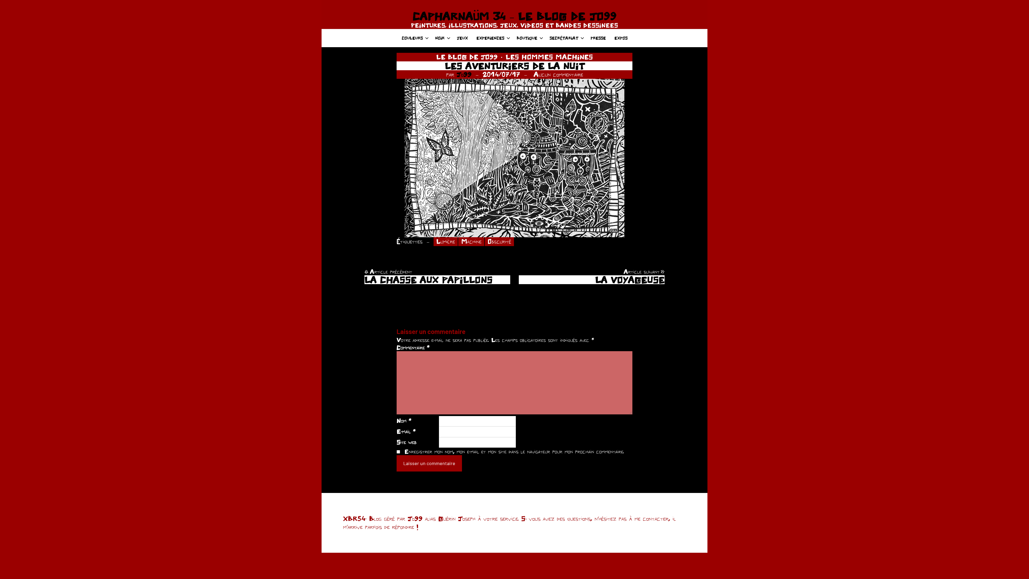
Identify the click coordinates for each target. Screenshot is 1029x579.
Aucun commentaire (558, 74)
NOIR (440, 37)
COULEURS (412, 37)
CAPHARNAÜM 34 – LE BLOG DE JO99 (514, 16)
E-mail (406, 431)
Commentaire (413, 347)
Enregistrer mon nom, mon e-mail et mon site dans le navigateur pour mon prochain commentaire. (514, 451)
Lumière (445, 241)
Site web (407, 442)
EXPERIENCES (490, 37)
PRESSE (598, 37)
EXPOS (621, 37)
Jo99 (464, 74)
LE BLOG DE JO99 (467, 57)
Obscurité (499, 241)
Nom (404, 420)
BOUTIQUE (527, 37)
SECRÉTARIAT (564, 37)
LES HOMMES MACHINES (549, 57)
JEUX (462, 37)
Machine (471, 241)
